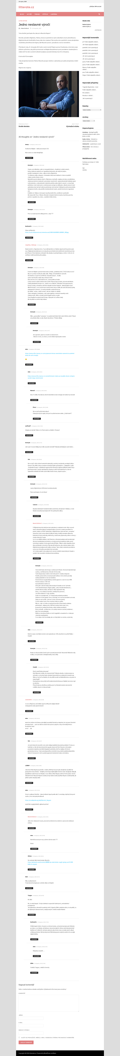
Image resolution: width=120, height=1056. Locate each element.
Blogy (22, 14)
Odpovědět (29, 158)
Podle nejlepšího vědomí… (92, 42)
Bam (54, 1053)
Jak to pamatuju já (93, 47)
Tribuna (37, 14)
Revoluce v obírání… (88, 95)
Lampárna (54, 14)
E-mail (20, 1022)
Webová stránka (24, 1030)
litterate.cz (26, 7)
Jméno (21, 1015)
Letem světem (23, 21)
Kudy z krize (86, 139)
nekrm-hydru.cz (86, 26)
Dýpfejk (45, 14)
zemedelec (28, 699)
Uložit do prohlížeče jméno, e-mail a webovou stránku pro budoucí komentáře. (47, 1037)
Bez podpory (86, 93)
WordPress (47, 1053)
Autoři (29, 14)
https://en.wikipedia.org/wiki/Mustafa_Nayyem (38, 800)
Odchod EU (85, 144)
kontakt (99, 6)
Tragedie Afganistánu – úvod (90, 87)
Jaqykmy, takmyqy (30, 245)
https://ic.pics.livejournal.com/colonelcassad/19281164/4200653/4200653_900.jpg (47, 232)
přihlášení (92, 6)
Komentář (22, 993)
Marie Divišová (25, 28)
